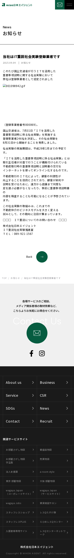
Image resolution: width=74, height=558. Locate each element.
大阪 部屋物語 (47, 481)
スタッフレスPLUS (16, 521)
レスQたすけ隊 (48, 512)
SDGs (10, 408)
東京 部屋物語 (13, 481)
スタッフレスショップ (18, 512)
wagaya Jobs (13, 503)
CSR (43, 395)
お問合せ (60, 4)
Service (12, 395)
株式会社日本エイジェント (37, 547)
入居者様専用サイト (16, 531)
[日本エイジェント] (16, 4)
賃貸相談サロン (48, 503)
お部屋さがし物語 (15, 449)
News (44, 408)
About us (13, 382)
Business (47, 382)
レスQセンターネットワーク (53, 532)
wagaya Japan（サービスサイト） (50, 492)
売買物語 (44, 459)
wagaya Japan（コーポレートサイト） (19, 492)
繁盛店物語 (46, 449)
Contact (13, 421)
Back (29, 256)
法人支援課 (12, 471)
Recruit (46, 421)
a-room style (47, 471)
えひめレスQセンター (51, 521)
